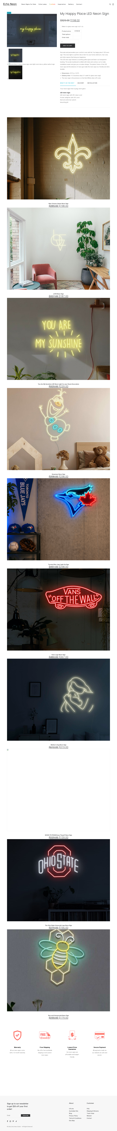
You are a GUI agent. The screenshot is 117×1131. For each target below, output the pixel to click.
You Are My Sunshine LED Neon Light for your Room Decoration (58, 384)
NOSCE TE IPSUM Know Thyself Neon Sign (58, 835)
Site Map (72, 1120)
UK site (71, 1108)
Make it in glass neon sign (72, 26)
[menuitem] (28, 4)
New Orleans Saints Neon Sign (58, 203)
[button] (110, 4)
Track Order (90, 1113)
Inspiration (62, 4)
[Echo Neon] (10, 4)
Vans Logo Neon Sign (58, 655)
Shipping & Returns (93, 1111)
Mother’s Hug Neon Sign (58, 745)
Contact (79, 4)
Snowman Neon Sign (58, 474)
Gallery (71, 4)
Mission (89, 1116)
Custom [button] (52, 4)
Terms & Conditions (75, 1118)
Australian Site (73, 1111)
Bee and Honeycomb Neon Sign (58, 1015)
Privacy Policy (73, 1116)
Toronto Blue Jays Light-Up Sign (58, 564)
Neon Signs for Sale (28, 4)
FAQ (88, 1108)
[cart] (113, 4)
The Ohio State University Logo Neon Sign (58, 925)
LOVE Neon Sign (58, 294)
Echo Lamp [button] (43, 4)
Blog (70, 1113)
